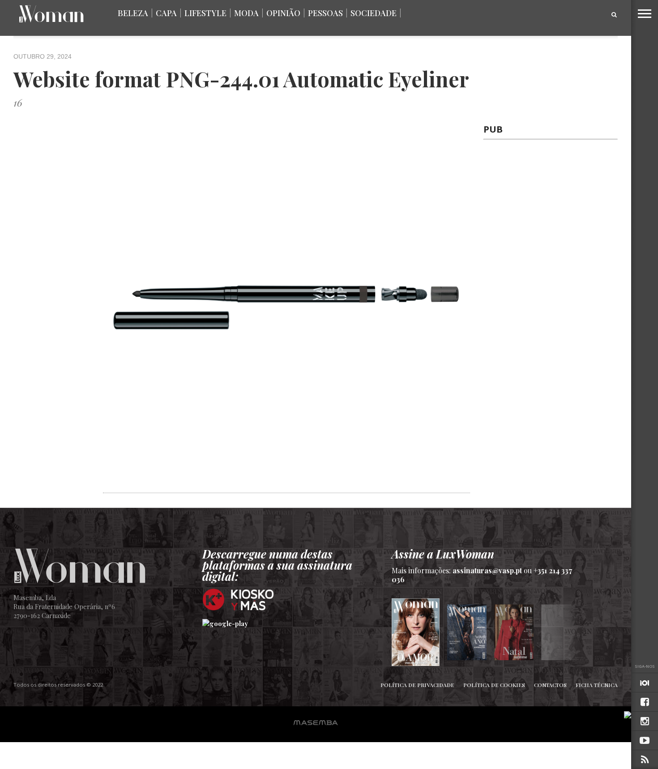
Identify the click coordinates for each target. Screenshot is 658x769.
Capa (166, 13)
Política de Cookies (494, 684)
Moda (246, 13)
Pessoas (325, 13)
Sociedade (373, 13)
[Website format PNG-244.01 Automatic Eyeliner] (286, 487)
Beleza (133, 13)
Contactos (550, 684)
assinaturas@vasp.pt (487, 570)
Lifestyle (205, 13)
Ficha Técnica (597, 684)
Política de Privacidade (417, 684)
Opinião (283, 13)
